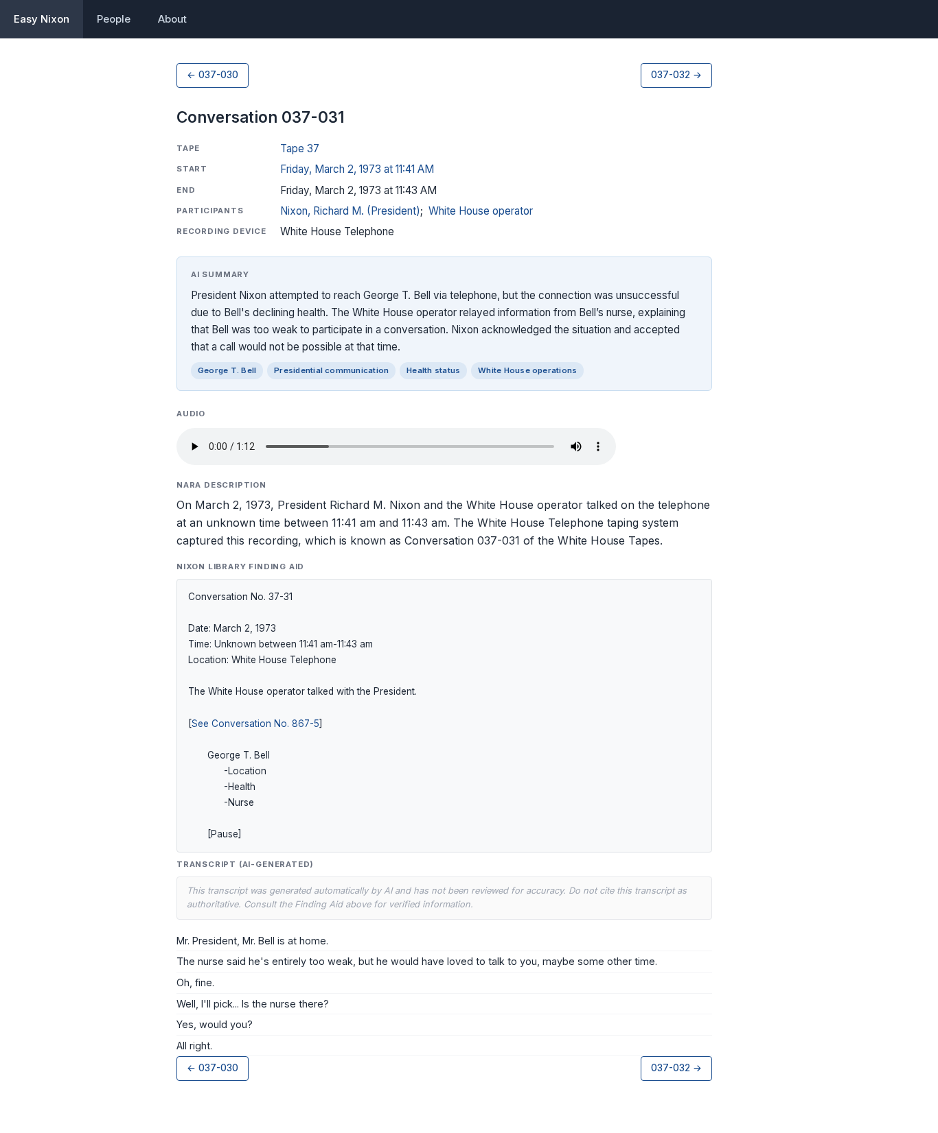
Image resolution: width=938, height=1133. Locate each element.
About (172, 18)
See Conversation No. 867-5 (255, 723)
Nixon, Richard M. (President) (350, 210)
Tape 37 (299, 148)
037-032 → (676, 74)
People (113, 18)
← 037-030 (212, 74)
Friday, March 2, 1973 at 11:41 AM (357, 169)
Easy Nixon (41, 18)
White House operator (480, 210)
